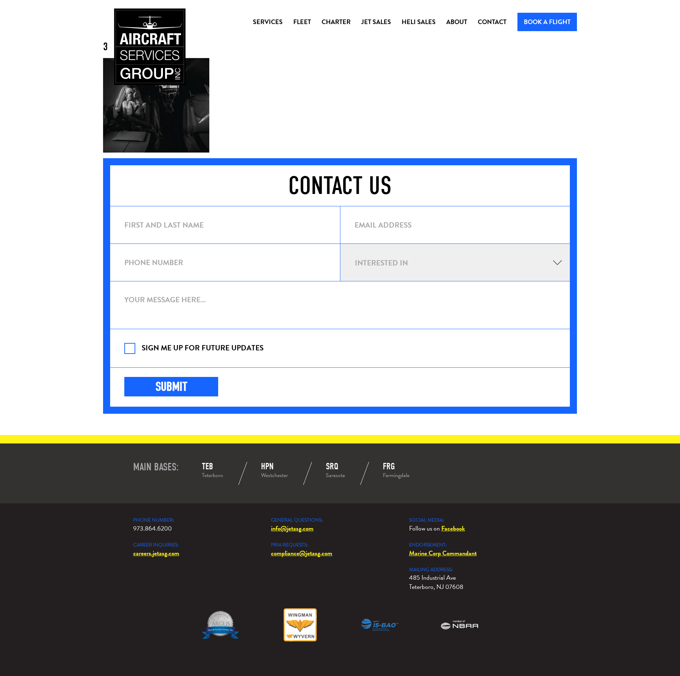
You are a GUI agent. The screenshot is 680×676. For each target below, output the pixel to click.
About (456, 22)
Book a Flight (547, 22)
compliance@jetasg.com (301, 553)
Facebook (453, 528)
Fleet (302, 22)
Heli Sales (419, 22)
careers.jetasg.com (156, 553)
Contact (492, 22)
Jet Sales (376, 22)
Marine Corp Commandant (443, 553)
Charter (336, 22)
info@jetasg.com (292, 528)
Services (268, 22)
